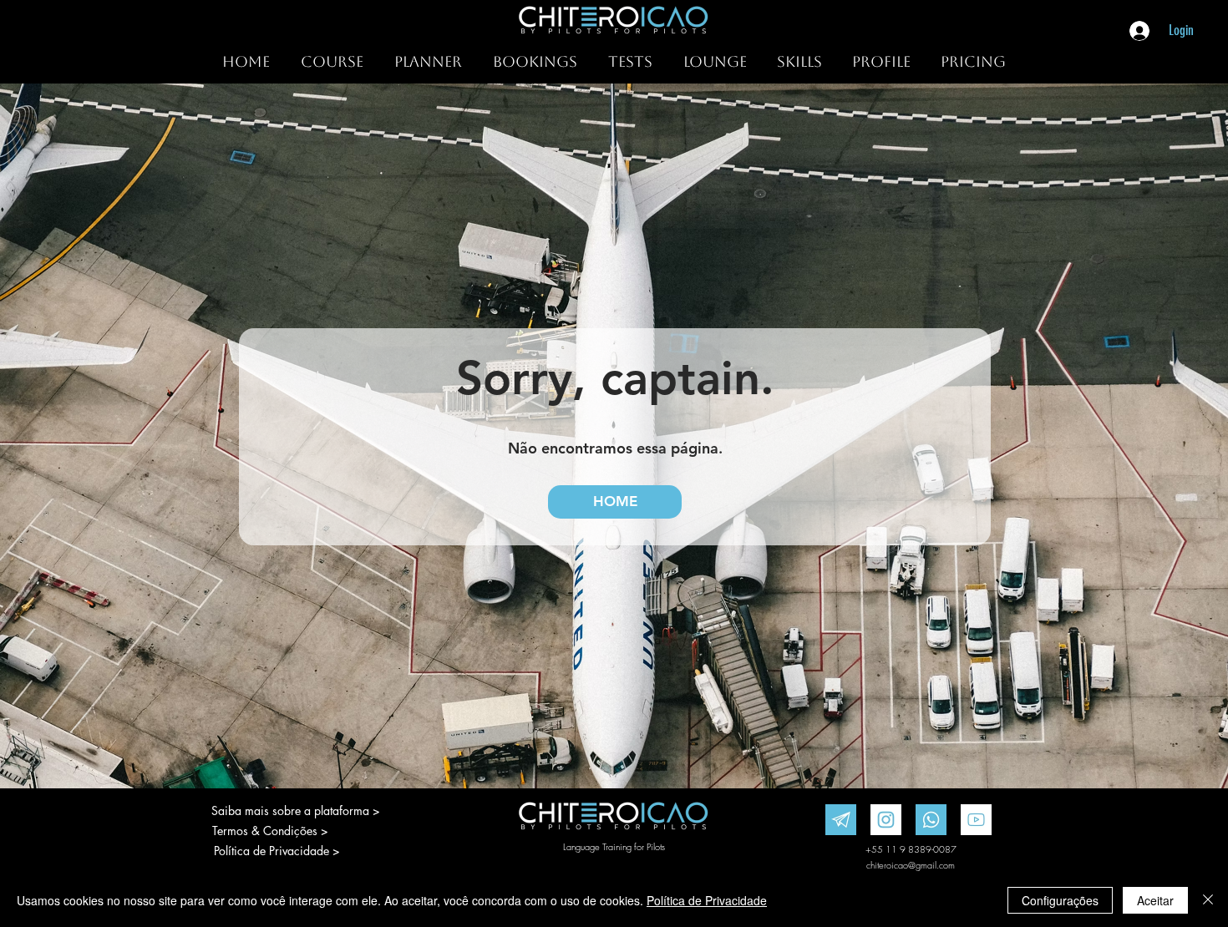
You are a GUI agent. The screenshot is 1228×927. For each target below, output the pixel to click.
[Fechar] (1208, 900)
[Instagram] (885, 819)
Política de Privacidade (707, 900)
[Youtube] (976, 819)
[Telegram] (840, 819)
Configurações (1060, 900)
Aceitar (1155, 900)
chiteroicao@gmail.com (910, 865)
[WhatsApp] (931, 819)
